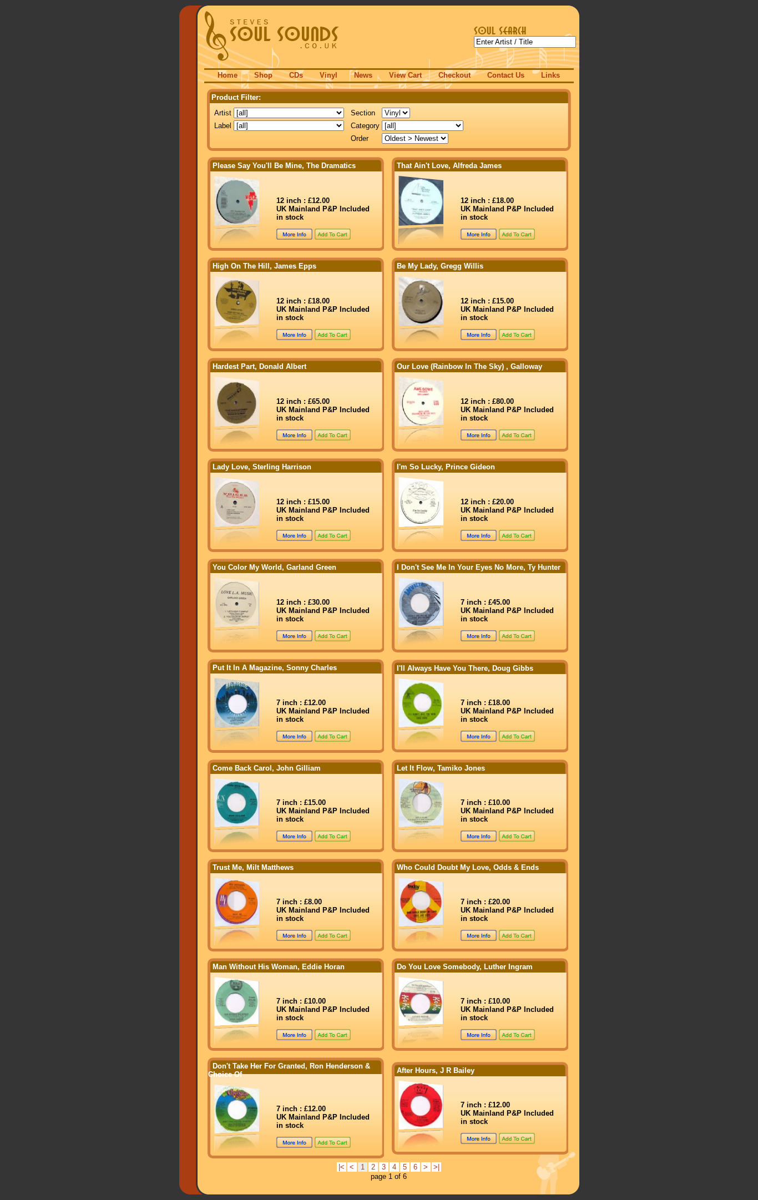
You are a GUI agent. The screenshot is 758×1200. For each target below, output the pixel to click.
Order (359, 138)
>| (436, 1167)
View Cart (405, 75)
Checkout (454, 75)
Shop (263, 75)
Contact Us (505, 75)
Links (550, 75)
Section (363, 113)
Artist (222, 113)
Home (227, 75)
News (363, 75)
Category (365, 125)
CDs (296, 75)
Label (222, 125)
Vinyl (328, 75)
